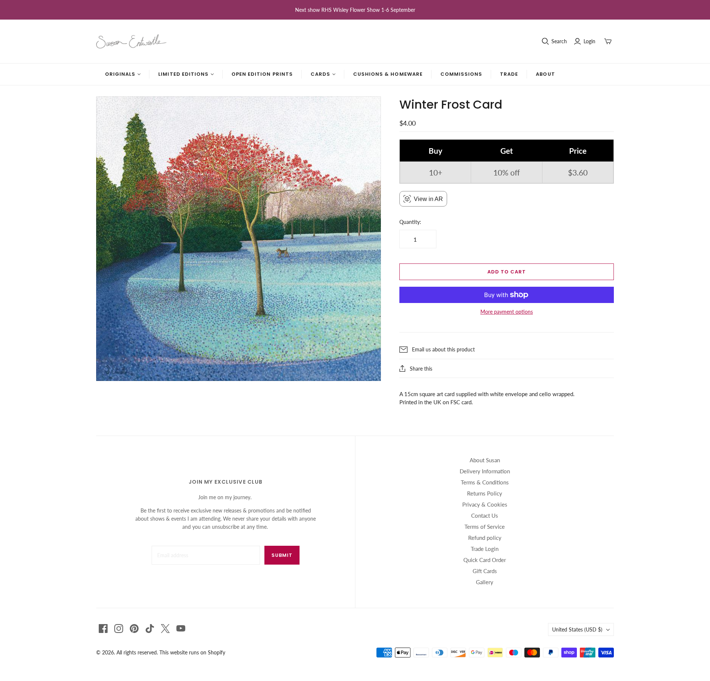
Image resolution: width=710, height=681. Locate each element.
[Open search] (545, 41)
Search (559, 41)
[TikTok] (149, 628)
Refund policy (484, 537)
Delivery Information (485, 471)
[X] (165, 628)
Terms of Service (484, 526)
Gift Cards (485, 571)
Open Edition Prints (262, 74)
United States (577, 629)
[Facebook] (103, 628)
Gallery (484, 582)
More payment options (506, 312)
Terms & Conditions (485, 482)
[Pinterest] (134, 628)
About (545, 74)
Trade (509, 74)
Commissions (461, 74)
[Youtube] (180, 628)
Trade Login (484, 548)
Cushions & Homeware (388, 74)
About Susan (485, 460)
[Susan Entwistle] (131, 41)
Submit (282, 555)
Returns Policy (484, 493)
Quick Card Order (484, 559)
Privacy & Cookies (484, 504)
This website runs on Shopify (192, 652)
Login (589, 41)
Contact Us (484, 515)
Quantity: (410, 222)
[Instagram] (118, 628)
